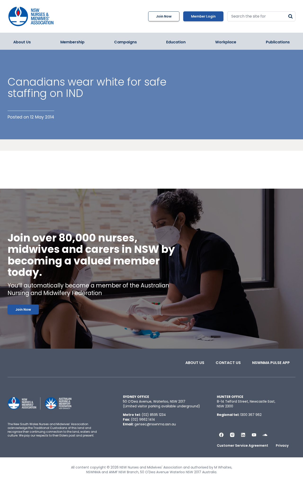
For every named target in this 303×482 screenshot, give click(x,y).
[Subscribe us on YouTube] (254, 434)
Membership (72, 42)
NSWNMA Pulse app (271, 362)
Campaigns (125, 42)
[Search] (290, 16)
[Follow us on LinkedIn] (243, 434)
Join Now (164, 16)
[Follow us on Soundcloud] (264, 434)
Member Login (203, 16)
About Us (22, 42)
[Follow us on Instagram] (232, 434)
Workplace (225, 42)
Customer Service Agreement (242, 445)
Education (176, 42)
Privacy (282, 445)
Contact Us (228, 362)
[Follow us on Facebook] (221, 434)
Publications (278, 42)
